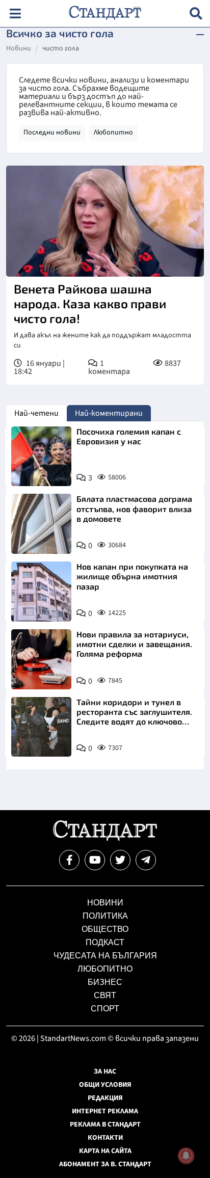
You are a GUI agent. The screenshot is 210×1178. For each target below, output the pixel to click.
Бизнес (105, 982)
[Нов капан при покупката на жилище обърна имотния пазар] (41, 591)
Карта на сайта (105, 1151)
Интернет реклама (105, 1111)
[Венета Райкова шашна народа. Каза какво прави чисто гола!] (105, 221)
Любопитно (113, 132)
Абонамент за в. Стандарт (105, 1164)
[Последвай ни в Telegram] (146, 860)
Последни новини (52, 132)
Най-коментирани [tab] (109, 413)
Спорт (105, 1008)
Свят (105, 995)
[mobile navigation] (15, 13)
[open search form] (196, 13)
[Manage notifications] (186, 1155)
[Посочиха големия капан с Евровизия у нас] (41, 456)
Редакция (105, 1098)
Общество (105, 929)
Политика (105, 916)
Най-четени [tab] (36, 413)
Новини (18, 49)
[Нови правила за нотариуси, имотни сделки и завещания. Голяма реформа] (41, 659)
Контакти (105, 1138)
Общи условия (105, 1085)
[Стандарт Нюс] (104, 838)
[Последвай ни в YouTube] (95, 860)
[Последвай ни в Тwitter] (120, 860)
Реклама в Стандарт (105, 1124)
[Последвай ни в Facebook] (69, 860)
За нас (105, 1071)
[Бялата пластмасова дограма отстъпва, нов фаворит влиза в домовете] (41, 524)
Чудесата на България (105, 955)
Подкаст (105, 942)
